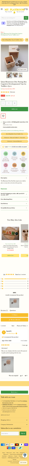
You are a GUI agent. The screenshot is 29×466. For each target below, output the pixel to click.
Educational (22, 452)
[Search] (26, 18)
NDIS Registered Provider (13, 457)
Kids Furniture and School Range (17, 454)
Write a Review (17, 320)
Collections (10, 456)
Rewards (14, 459)
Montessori (6, 454)
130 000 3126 (16, 24)
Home (2, 32)
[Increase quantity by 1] (14, 103)
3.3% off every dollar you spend (19, 146)
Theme (20, 456)
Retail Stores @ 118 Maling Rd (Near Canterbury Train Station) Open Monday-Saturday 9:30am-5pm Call (17, 23)
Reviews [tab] (4, 311)
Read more (4, 188)
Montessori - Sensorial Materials (14, 141)
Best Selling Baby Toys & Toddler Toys (12, 40)
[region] (14, 303)
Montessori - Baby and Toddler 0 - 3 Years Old (14, 137)
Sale (14, 452)
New (17, 452)
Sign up (23, 433)
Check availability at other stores (10, 127)
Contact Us (4, 457)
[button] (24, 9)
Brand (16, 456)
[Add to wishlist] (3, 116)
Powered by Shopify (14, 463)
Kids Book (4, 456)
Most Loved (9, 452)
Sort (13, 326)
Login (6, 146)
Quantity (3, 99)
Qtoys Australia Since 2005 (8, 89)
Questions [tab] (13, 311)
